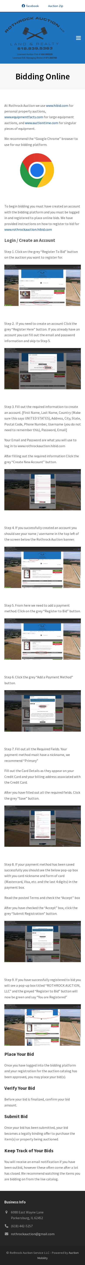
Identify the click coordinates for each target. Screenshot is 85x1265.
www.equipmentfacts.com (23, 117)
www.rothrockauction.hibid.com (28, 229)
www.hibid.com (57, 105)
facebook (32, 6)
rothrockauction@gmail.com (32, 1234)
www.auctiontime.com (41, 123)
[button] (78, 38)
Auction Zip (55, 6)
